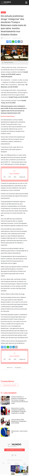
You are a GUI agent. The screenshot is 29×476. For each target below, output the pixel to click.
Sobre (3, 463)
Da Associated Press (8, 116)
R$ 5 (5, 177)
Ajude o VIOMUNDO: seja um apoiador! (14, 449)
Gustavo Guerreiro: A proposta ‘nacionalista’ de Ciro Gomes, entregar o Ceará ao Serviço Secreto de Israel (19, 400)
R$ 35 (15, 177)
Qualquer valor (22, 177)
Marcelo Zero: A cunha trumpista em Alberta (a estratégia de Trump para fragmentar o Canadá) (18, 410)
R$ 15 (10, 177)
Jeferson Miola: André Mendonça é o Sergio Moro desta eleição (18, 421)
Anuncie (9, 463)
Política (3, 12)
